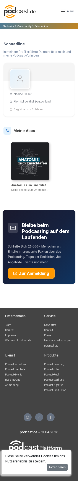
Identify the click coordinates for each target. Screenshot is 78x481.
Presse (47, 335)
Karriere (9, 330)
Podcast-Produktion (55, 390)
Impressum (11, 335)
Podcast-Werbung (54, 379)
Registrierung (12, 379)
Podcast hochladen (15, 369)
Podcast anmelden (15, 364)
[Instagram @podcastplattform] (28, 417)
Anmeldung (12, 384)
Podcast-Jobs (51, 369)
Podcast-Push (52, 374)
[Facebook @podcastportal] (51, 417)
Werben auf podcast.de (18, 340)
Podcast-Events (13, 374)
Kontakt (48, 330)
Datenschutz (51, 345)
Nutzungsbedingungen (57, 340)
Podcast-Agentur (53, 384)
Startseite (8, 26)
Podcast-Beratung (54, 364)
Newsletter (50, 324)
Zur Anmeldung (34, 273)
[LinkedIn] (39, 417)
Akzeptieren (57, 467)
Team (8, 324)
